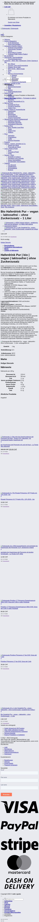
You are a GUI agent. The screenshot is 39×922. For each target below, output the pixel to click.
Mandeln (11, 113)
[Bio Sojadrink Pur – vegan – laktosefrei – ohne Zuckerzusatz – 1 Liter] (21, 231)
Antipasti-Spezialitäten (15, 47)
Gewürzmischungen (14, 87)
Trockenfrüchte (13, 116)
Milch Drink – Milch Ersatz (16, 69)
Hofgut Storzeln (6, 242)
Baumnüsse (12, 114)
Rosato (14, 77)
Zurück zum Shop (13, 22)
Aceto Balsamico (13, 43)
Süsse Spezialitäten (14, 160)
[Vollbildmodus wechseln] (3, 919)
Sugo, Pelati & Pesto (11, 148)
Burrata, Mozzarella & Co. (16, 101)
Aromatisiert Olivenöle (15, 124)
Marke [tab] (6, 249)
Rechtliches (8, 749)
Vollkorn (10, 132)
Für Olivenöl (12, 165)
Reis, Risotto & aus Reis (16, 127)
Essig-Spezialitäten (14, 44)
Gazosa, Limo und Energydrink (18, 65)
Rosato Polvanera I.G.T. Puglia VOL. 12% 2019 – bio (18, 499)
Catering (7, 49)
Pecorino (11, 100)
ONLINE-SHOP (6, 205)
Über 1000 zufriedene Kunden (14, 730)
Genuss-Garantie (9, 733)
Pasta (10, 129)
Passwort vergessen (10, 765)
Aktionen (7, 39)
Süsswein (15, 80)
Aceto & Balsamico (10, 41)
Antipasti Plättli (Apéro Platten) (18, 54)
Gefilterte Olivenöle (14, 121)
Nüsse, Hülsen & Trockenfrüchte (14, 109)
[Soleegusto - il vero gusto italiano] (9, 28)
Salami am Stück (13, 145)
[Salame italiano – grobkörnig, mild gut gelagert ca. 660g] (21, 226)
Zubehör (7, 163)
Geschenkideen (9, 911)
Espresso (11, 96)
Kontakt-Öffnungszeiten (12, 912)
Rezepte (7, 59)
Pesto (10, 153)
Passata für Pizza (13, 104)
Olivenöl (7, 54)
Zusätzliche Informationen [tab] (13, 247)
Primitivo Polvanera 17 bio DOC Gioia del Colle (16, 661)
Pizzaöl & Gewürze (14, 106)
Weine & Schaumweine (15, 73)
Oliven (10, 51)
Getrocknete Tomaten (15, 49)
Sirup (9, 70)
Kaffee (10, 95)
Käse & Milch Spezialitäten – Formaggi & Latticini (20, 98)
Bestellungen (8, 760)
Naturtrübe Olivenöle (14, 122)
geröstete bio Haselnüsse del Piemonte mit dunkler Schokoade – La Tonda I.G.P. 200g (17, 553)
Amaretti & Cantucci (14, 157)
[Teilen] (5, 919)
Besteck (10, 170)
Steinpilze (11, 135)
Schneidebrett (12, 168)
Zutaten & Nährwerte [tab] (11, 250)
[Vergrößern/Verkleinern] (1, 919)
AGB (5, 747)
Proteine (7, 142)
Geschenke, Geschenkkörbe (13, 57)
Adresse (7, 762)
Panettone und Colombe (16, 158)
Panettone (7, 64)
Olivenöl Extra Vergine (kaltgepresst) (16, 119)
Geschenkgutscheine (15, 59)
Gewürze (11, 85)
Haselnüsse (12, 111)
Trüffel (10, 139)
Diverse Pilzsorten (14, 140)
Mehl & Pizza (8, 103)
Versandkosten (13, 236)
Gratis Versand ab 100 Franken (14, 728)
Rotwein (14, 75)
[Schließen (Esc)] (7, 919)
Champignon (12, 137)
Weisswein (15, 78)
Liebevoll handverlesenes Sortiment (15, 731)
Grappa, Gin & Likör (14, 67)
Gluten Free (12, 108)
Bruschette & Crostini (15, 52)
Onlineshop (8, 901)
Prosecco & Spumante (19, 82)
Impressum (7, 754)
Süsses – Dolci (9, 155)
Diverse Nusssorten (14, 117)
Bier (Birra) (11, 64)
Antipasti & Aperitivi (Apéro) (13, 46)
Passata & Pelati (13, 152)
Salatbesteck (12, 166)
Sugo (9, 150)
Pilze (6, 134)
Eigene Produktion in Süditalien (14, 735)
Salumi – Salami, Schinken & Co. (15, 144)
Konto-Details (8, 763)
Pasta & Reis (8, 126)
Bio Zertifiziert (8, 56)
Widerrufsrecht (9, 751)
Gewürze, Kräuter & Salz (12, 83)
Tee (9, 72)
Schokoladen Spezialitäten (16, 161)
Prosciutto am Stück (14, 147)
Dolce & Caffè (8, 93)
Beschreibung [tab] (9, 245)
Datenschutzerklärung (11, 752)
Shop (6, 44)
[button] (7, 7)
